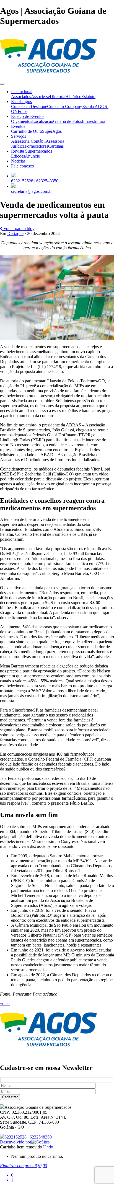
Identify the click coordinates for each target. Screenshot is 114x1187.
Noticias (18, 161)
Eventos (18, 126)
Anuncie (32, 156)
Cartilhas (56, 146)
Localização (42, 121)
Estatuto (88, 96)
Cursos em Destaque (29, 106)
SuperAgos (52, 131)
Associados (21, 96)
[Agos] (48, 77)
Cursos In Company (64, 106)
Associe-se (40, 96)
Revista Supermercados (31, 151)
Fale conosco (22, 166)
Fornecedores (36, 146)
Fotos (22, 111)
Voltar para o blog (18, 228)
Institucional (21, 91)
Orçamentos (21, 121)
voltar (5, 1003)
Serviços (18, 136)
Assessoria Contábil (28, 141)
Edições (18, 156)
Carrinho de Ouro (26, 131)
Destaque (15, 233)
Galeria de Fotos (67, 121)
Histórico (73, 96)
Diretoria (57, 96)
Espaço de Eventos (27, 116)
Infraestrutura (93, 121)
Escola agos (21, 101)
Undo (48, 1147)
